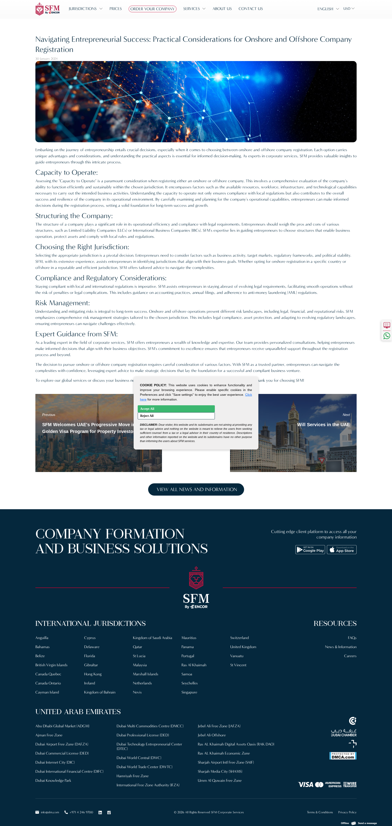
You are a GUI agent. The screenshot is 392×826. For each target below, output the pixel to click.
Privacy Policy (347, 812)
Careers (350, 656)
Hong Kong (93, 674)
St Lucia (139, 656)
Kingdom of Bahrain (99, 692)
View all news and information (197, 489)
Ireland (89, 683)
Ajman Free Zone (48, 735)
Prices (116, 8)
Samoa (186, 674)
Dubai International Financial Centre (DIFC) (69, 771)
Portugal (187, 656)
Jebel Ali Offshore (212, 735)
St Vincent (238, 665)
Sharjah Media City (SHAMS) (220, 771)
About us (222, 8)
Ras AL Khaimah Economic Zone (224, 753)
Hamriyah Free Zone (133, 776)
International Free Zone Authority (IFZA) (148, 785)
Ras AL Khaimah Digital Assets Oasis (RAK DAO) (236, 744)
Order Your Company (152, 8)
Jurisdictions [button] (83, 8)
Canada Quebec (48, 674)
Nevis (137, 692)
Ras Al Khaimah (193, 665)
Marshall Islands (145, 674)
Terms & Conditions (320, 812)
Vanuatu (236, 656)
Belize (40, 656)
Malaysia (140, 665)
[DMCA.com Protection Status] (318, 756)
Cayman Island (47, 692)
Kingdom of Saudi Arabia (152, 637)
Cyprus (90, 637)
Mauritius (188, 637)
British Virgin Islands (51, 665)
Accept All (147, 409)
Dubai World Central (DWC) (139, 757)
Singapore (189, 692)
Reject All (147, 416)
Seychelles (189, 683)
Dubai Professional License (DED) (143, 735)
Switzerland (239, 637)
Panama (187, 646)
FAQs (352, 637)
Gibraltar (91, 665)
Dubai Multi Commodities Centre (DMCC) (150, 726)
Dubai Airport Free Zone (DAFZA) (61, 744)
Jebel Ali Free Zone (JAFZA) (219, 726)
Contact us (251, 8)
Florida (89, 656)
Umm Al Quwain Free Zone (220, 780)
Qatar (137, 646)
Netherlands (142, 683)
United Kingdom (243, 646)
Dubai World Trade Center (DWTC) (144, 767)
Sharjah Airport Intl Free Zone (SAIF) (226, 762)
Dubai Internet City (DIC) (55, 762)
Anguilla (41, 637)
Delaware (91, 646)
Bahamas (42, 646)
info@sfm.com (50, 812)
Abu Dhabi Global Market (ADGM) (62, 726)
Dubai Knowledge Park (53, 780)
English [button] (325, 8)
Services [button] (191, 8)
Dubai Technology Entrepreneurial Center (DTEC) (149, 746)
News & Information (341, 646)
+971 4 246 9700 (81, 812)
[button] (358, 822)
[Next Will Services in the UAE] (293, 432)
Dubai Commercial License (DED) (62, 753)
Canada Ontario (48, 683)
